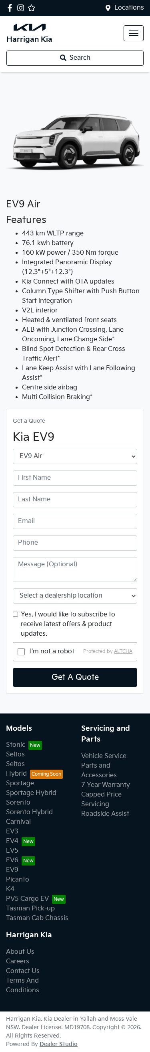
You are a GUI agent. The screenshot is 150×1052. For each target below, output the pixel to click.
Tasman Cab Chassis (37, 918)
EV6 (12, 860)
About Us (20, 952)
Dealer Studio (59, 1044)
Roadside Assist (105, 814)
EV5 (12, 851)
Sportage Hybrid (31, 793)
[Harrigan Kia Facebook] (11, 8)
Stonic (15, 745)
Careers (17, 961)
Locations (129, 8)
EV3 (12, 831)
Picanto (17, 880)
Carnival (18, 822)
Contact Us (23, 971)
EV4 (12, 841)
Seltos (15, 754)
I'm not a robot (52, 651)
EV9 (12, 870)
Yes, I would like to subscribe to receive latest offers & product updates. (68, 624)
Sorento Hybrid (29, 812)
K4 (10, 889)
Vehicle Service (103, 756)
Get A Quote (75, 677)
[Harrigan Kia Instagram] (22, 8)
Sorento (18, 803)
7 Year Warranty (105, 785)
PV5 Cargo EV (27, 899)
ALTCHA (123, 652)
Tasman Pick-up (30, 908)
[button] (134, 33)
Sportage (20, 783)
